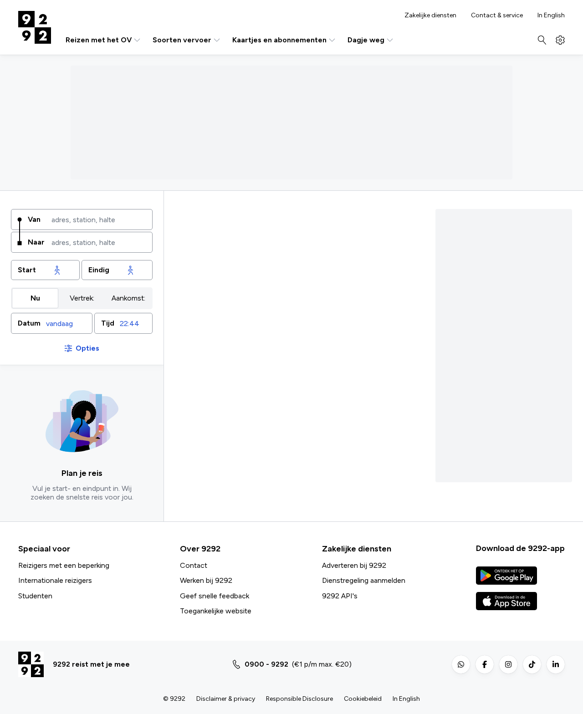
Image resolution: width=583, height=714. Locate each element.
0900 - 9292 (266, 664)
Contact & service (497, 15)
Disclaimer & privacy (225, 699)
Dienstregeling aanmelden (363, 580)
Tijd (107, 323)
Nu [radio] (35, 298)
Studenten (35, 596)
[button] (51, 323)
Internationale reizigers (55, 580)
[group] (82, 298)
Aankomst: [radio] (128, 298)
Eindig (98, 269)
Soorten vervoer (182, 40)
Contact (193, 565)
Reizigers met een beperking (63, 565)
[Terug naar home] (34, 27)
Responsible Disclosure (299, 699)
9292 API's (340, 596)
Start (27, 269)
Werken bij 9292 (206, 580)
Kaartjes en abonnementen (279, 40)
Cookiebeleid (363, 699)
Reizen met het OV (99, 40)
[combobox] (98, 219)
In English (551, 15)
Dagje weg (366, 40)
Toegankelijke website (215, 611)
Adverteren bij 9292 (354, 565)
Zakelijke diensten (430, 15)
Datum (29, 323)
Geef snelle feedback (214, 596)
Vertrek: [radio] (82, 298)
